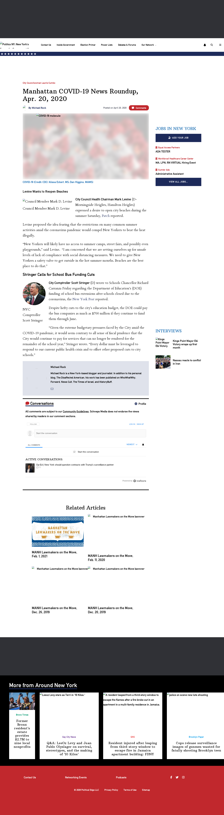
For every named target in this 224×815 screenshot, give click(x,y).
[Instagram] (183, 777)
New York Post (83, 299)
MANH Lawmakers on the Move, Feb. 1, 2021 (54, 554)
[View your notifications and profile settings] (205, 45)
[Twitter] (177, 777)
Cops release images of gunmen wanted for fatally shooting (196, 746)
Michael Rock (39, 107)
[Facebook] (171, 777)
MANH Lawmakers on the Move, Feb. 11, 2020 (110, 558)
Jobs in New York (176, 128)
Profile (142, 403)
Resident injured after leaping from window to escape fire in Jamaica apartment (132, 748)
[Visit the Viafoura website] (139, 481)
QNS (133, 737)
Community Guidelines (76, 411)
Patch (106, 216)
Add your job (180, 137)
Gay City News (69, 737)
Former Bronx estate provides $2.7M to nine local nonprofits (22, 734)
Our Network (148, 45)
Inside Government (66, 45)
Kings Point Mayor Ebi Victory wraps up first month (185, 344)
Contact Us (46, 45)
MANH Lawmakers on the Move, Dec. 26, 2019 (54, 610)
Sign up (140, 424)
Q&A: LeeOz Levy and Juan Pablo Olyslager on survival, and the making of (69, 748)
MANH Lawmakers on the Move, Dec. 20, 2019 (110, 610)
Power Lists (106, 45)
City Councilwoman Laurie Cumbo (39, 83)
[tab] (33, 444)
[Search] (212, 45)
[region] (85, 451)
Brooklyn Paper (196, 737)
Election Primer (88, 45)
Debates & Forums (127, 45)
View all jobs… (178, 181)
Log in (132, 424)
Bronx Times (22, 714)
